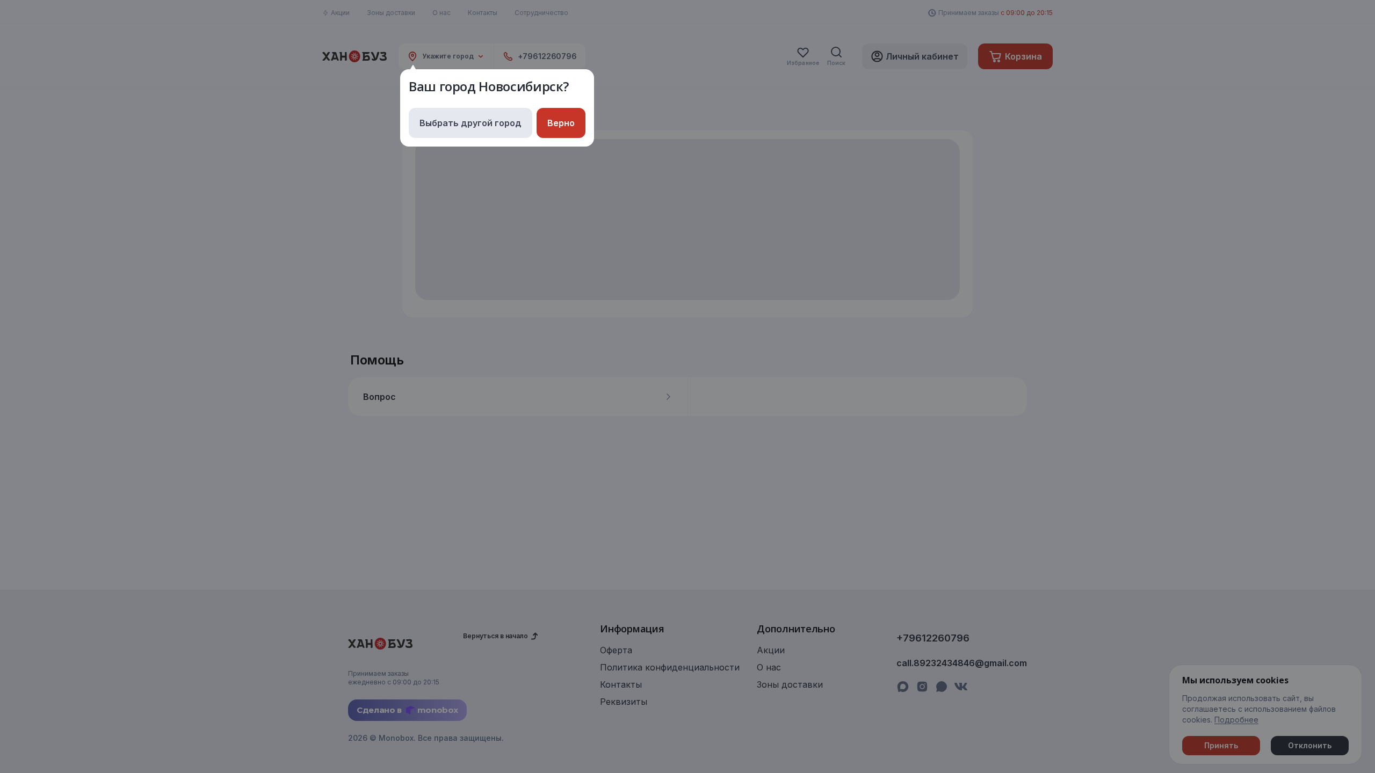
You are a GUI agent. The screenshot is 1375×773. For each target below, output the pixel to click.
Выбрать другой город (470, 123)
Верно (561, 123)
